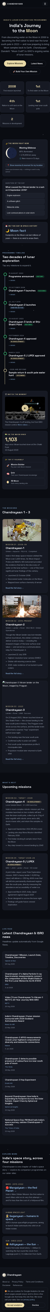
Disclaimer (6, 1285)
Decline (35, 1305)
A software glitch (13, 201)
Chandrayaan (14, 1274)
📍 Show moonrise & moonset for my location (25, 165)
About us (6, 1282)
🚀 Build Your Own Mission (25, 71)
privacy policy (29, 1300)
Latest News (37, 63)
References (17, 1285)
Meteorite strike (13, 207)
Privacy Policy (17, 1282)
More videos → (24, 425)
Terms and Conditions (34, 1282)
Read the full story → (15, 588)
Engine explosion (13, 195)
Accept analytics (14, 1305)
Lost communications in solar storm (21, 213)
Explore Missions (15, 63)
